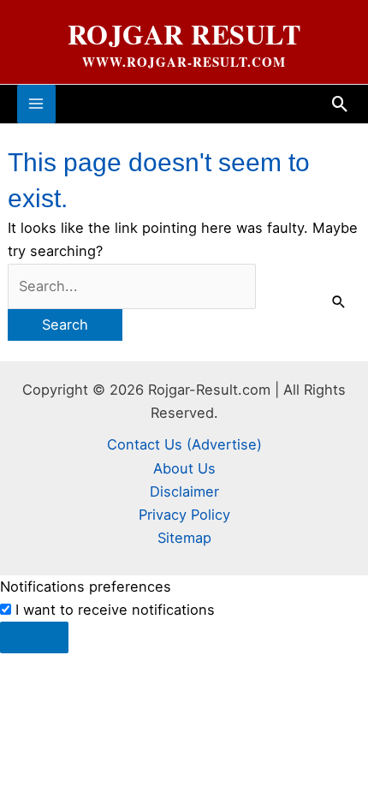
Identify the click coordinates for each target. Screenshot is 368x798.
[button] (340, 104)
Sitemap (184, 537)
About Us (184, 468)
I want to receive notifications (115, 609)
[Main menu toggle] (36, 104)
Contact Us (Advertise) (184, 444)
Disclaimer (184, 491)
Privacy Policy (184, 514)
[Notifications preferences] (34, 637)
